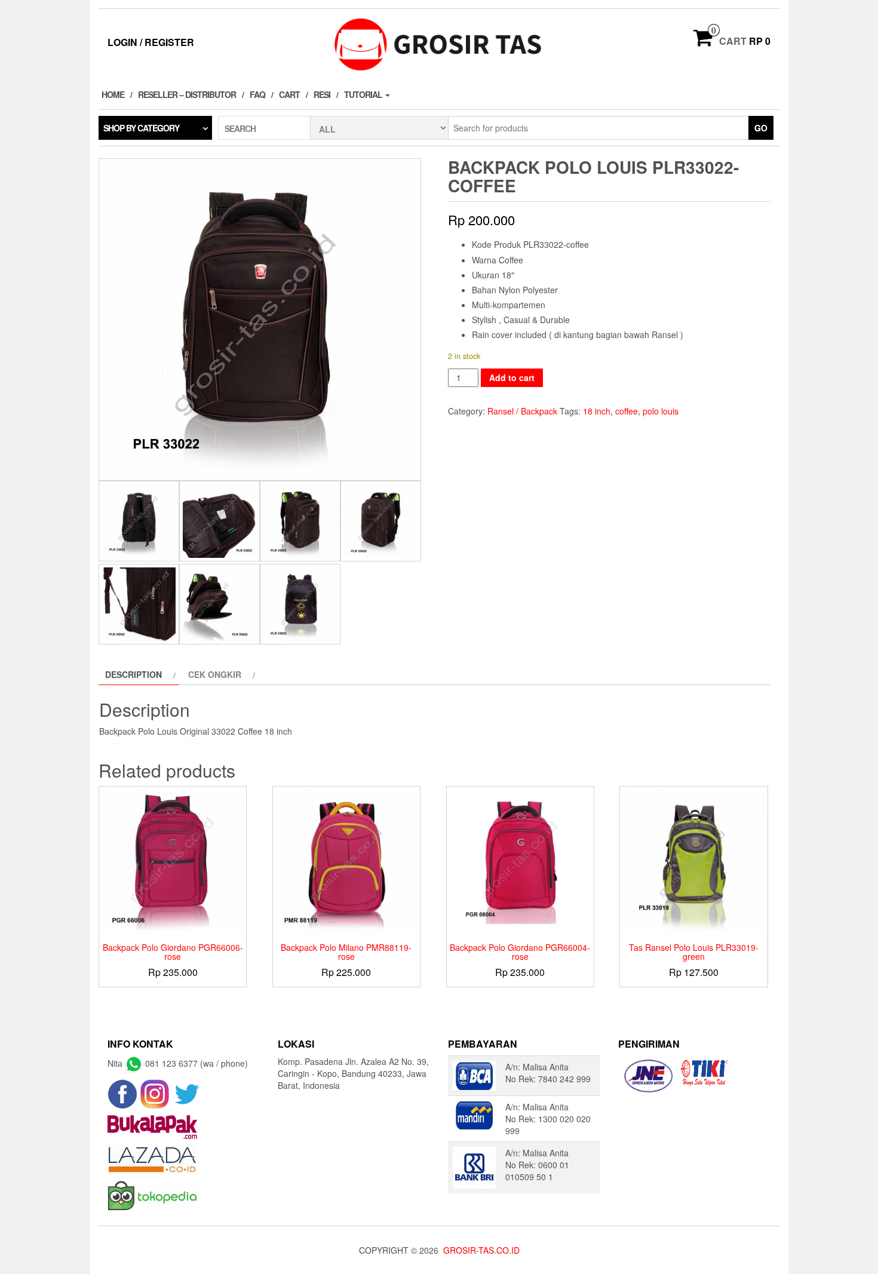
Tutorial (364, 94)
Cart (289, 94)
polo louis (661, 411)
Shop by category (141, 128)
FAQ (257, 94)
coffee (626, 411)
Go (761, 128)
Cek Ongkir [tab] (214, 674)
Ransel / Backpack (522, 411)
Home (113, 94)
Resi (322, 94)
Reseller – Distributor (187, 94)
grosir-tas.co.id (481, 1250)
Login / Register (151, 42)
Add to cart (512, 377)
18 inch (596, 411)
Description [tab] (133, 674)
